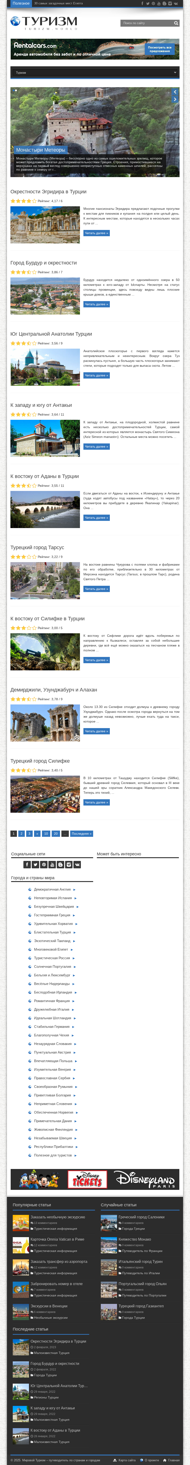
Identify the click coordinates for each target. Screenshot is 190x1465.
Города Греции (133, 1228)
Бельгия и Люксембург (52, 975)
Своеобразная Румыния (53, 1087)
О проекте (152, 1460)
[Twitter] (148, 4)
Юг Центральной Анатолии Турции (51, 334)
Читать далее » (96, 233)
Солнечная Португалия (52, 966)
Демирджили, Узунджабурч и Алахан (53, 690)
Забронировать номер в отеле (57, 1284)
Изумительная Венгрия (52, 1069)
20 (56, 833)
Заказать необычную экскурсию (58, 1217)
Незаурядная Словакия (53, 1044)
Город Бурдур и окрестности (43, 263)
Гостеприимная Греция (52, 915)
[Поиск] (176, 23)
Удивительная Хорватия (53, 924)
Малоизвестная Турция (52, 1353)
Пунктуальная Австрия (52, 1052)
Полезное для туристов (53, 1155)
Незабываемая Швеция (53, 1138)
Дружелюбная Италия (51, 1009)
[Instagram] (170, 4)
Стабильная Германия (52, 1027)
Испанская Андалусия (42, 150)
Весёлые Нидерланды (52, 984)
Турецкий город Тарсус (37, 547)
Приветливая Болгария (52, 1095)
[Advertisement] (138, 907)
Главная (174, 1460)
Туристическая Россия (52, 958)
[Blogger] (164, 4)
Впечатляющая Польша (53, 1061)
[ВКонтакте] (175, 4)
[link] (45, 242)
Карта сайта (127, 1460)
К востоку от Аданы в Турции (44, 476)
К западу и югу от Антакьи (41, 405)
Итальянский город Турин (141, 1261)
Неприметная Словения (53, 1104)
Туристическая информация (55, 1228)
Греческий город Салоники (142, 1217)
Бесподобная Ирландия (53, 992)
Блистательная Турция (52, 932)
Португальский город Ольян (143, 1284)
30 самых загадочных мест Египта (58, 3)
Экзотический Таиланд (52, 941)
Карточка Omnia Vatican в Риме (57, 1239)
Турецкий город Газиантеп (141, 1306)
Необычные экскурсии (51, 1317)
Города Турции (133, 1317)
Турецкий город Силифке (40, 761)
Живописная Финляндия (53, 1129)
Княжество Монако (135, 1239)
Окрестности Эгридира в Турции (48, 191)
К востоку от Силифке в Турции (47, 618)
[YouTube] (159, 4)
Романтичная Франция (52, 1001)
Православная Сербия (52, 1078)
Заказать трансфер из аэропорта (59, 1261)
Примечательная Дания (53, 1121)
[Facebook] (142, 4)
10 (46, 833)
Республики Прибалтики (53, 1147)
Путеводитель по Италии (141, 1273)
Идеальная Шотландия (52, 1018)
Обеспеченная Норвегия (53, 1112)
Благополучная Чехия (51, 1035)
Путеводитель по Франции (142, 1251)
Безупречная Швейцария (54, 906)
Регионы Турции (46, 1397)
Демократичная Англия (52, 889)
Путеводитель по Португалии (144, 1295)
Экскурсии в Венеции (49, 1306)
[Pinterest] (153, 4)
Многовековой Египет (51, 949)
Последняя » (82, 833)
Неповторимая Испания (53, 898)
